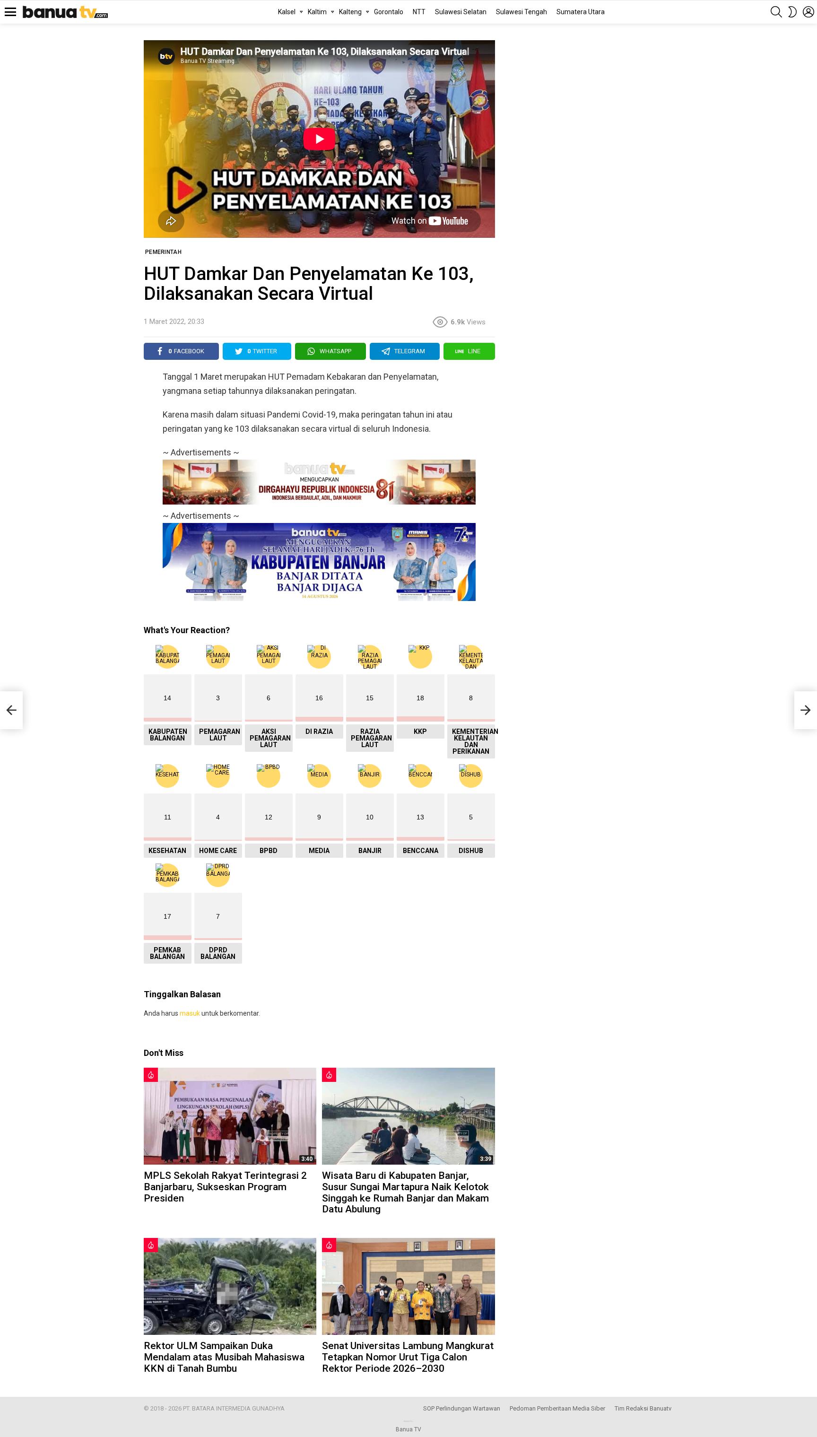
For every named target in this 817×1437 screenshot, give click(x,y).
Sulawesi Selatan (461, 12)
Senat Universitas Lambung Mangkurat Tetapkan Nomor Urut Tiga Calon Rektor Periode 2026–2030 (408, 1357)
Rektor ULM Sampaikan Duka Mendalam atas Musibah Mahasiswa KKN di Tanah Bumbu (224, 1357)
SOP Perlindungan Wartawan (461, 1408)
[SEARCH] (776, 11)
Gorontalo (388, 12)
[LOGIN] (808, 11)
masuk (190, 1013)
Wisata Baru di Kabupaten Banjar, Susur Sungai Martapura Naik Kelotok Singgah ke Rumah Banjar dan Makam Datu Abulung (405, 1192)
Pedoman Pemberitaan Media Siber (557, 1408)
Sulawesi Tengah (521, 12)
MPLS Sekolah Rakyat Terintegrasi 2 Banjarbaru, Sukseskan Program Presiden (225, 1186)
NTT (419, 12)
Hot (151, 1075)
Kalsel (287, 12)
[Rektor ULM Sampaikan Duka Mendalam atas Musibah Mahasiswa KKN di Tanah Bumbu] (230, 1286)
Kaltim (317, 12)
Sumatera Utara (580, 12)
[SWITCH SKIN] (792, 11)
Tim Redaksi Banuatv (643, 1408)
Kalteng (350, 12)
